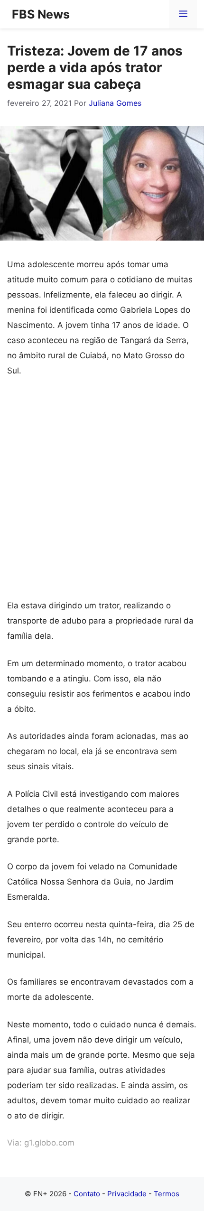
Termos (166, 1193)
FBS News (41, 14)
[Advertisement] (102, 492)
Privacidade (127, 1193)
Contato (87, 1193)
